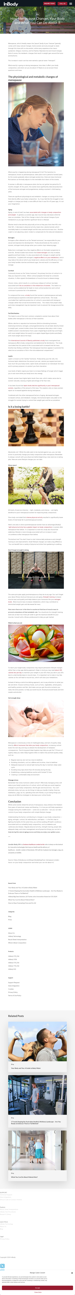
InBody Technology (14, 936)
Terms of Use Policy (14, 995)
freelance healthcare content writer (34, 844)
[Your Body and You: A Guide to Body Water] (37, 1047)
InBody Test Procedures (8, 1212)
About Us (11, 933)
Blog (37, 14)
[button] (72, 1273)
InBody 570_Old (13, 963)
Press (10, 920)
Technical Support (6, 1195)
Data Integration (13, 986)
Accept (37, 1288)
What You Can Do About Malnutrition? (21, 900)
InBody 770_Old (13, 966)
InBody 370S (12, 959)
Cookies (11, 989)
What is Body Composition (17, 943)
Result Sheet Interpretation (17, 939)
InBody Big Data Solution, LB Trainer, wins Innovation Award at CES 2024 (32, 896)
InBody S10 (12, 969)
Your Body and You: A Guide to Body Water (22, 887)
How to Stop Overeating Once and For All (22, 903)
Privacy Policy (38, 1292)
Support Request (14, 982)
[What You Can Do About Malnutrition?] (37, 1156)
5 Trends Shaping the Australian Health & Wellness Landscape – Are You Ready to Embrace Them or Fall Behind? (35, 892)
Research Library (5, 1214)
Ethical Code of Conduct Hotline (11, 1200)
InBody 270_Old (13, 956)
